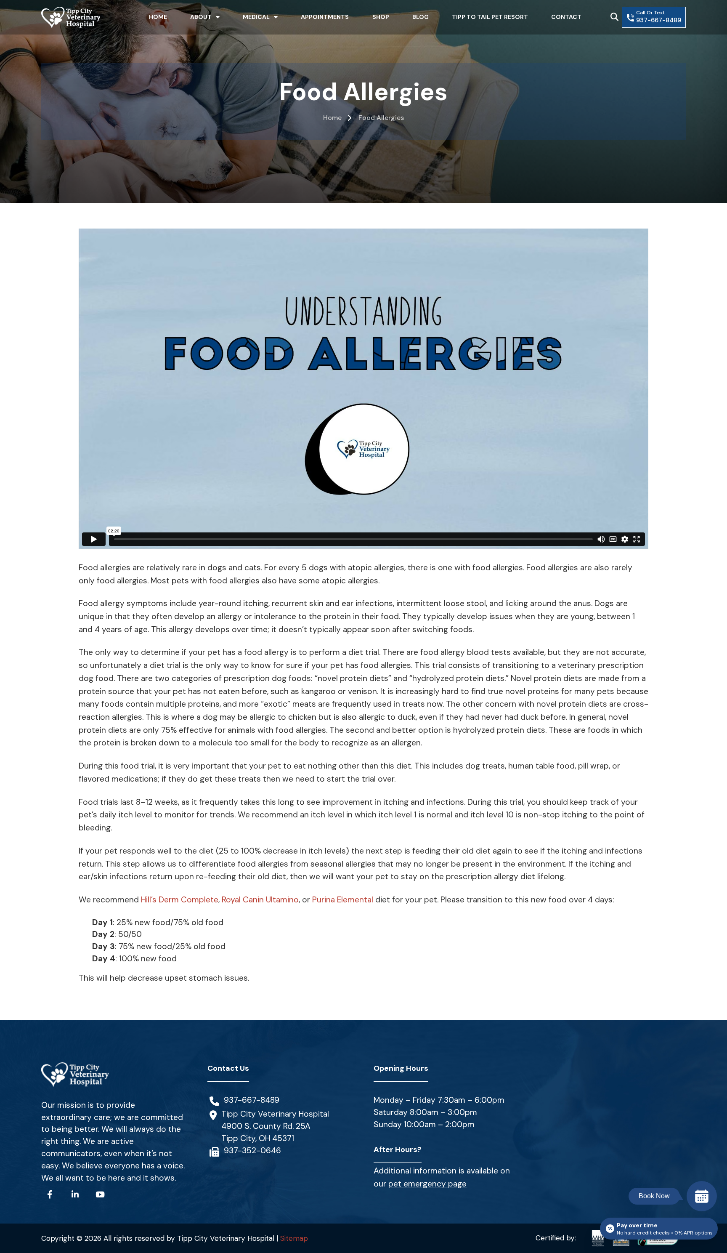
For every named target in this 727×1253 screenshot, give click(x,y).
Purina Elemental (342, 899)
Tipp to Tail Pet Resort (490, 17)
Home (158, 17)
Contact (566, 17)
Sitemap (294, 1238)
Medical (256, 17)
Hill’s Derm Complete (179, 899)
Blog (420, 17)
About (201, 17)
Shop (380, 17)
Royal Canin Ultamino (260, 899)
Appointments (325, 17)
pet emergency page (427, 1184)
